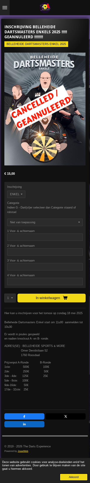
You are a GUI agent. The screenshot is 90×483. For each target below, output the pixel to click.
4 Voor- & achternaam (21, 275)
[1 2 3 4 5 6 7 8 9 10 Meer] (10, 298)
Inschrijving (14, 186)
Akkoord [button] (74, 477)
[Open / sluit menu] (5, 7)
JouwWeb (23, 451)
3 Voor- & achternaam (21, 260)
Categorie (13, 203)
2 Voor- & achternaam (21, 245)
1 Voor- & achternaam (21, 231)
